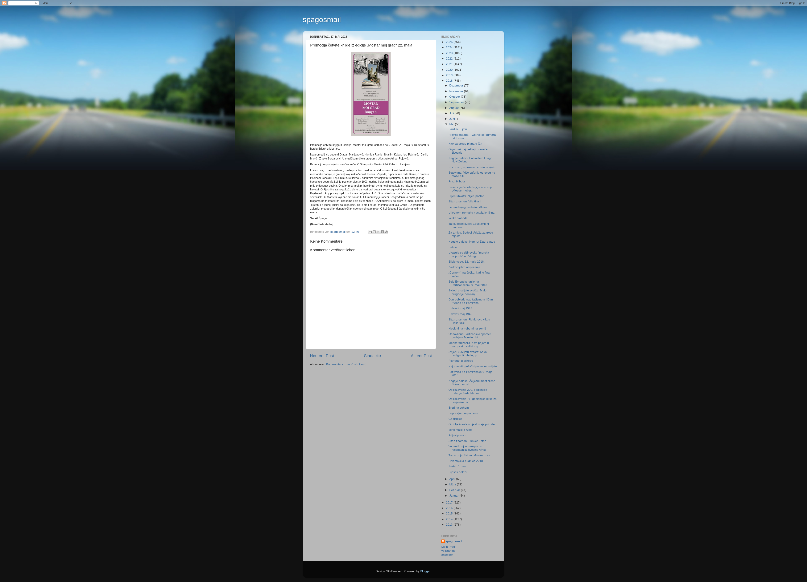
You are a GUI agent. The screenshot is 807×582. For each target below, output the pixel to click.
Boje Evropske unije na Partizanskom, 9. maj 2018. (468, 283)
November (456, 91)
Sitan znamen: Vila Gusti (464, 201)
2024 (450, 47)
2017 (450, 502)
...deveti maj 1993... (461, 308)
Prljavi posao (456, 435)
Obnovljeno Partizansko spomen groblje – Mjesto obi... (470, 335)
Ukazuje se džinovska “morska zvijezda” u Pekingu (468, 254)
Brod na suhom (458, 407)
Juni (452, 118)
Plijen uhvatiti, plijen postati (466, 196)
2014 (450, 519)
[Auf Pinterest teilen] (386, 232)
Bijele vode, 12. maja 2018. (466, 261)
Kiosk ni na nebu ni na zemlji (467, 328)
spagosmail (322, 19)
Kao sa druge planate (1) (465, 143)
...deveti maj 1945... (461, 314)
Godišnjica (455, 418)
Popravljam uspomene (463, 413)
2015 (450, 513)
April (452, 479)
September (457, 102)
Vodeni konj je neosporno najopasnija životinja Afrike (467, 448)
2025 (450, 42)
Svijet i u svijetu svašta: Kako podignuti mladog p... (467, 353)
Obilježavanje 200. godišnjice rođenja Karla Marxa (467, 391)
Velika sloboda (458, 218)
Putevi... (453, 247)
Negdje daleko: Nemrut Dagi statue (471, 241)
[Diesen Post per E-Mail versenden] (370, 232)
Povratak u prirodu (460, 360)
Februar (455, 490)
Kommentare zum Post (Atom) (346, 364)
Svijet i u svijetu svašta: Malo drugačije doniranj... (467, 292)
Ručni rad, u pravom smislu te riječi (471, 167)
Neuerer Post (322, 355)
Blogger (425, 571)
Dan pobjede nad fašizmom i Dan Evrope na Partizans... (470, 301)
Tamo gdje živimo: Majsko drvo (469, 455)
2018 (450, 80)
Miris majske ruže (460, 429)
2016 (450, 508)
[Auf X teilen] (378, 232)
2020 (450, 69)
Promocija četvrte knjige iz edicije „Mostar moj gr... (470, 189)
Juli (452, 113)
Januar (454, 495)
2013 (450, 524)
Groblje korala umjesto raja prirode (471, 424)
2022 (450, 58)
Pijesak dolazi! (457, 472)
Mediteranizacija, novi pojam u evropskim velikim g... (468, 344)
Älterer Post (421, 355)
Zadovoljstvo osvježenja (464, 267)
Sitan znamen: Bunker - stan (467, 440)
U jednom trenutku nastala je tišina (471, 212)
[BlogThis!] (374, 232)
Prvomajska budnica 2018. (466, 460)
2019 (450, 75)
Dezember (456, 85)
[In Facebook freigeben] (382, 232)
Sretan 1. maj (457, 466)
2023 (450, 53)
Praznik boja (456, 181)
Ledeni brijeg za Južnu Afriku (467, 207)
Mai (452, 124)
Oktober (455, 96)
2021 (450, 64)
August (454, 107)
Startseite (372, 355)
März (453, 484)
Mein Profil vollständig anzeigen (448, 550)
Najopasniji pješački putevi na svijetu (472, 366)
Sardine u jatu (457, 129)
